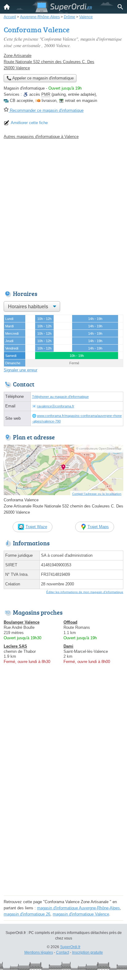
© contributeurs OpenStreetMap (98, 448)
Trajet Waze (36, 526)
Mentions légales (38, 952)
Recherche (120, 7)
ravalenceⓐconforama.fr (55, 406)
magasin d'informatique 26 (27, 914)
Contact (62, 952)
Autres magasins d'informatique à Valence (41, 136)
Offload (70, 622)
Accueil (7, 7)
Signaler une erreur (20, 370)
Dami (68, 646)
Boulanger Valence (21, 622)
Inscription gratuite (87, 952)
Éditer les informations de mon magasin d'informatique (84, 592)
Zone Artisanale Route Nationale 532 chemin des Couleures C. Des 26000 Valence (49, 61)
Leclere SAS (15, 646)
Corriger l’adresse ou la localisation (96, 493)
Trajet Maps (98, 526)
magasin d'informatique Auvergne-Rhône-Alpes (78, 908)
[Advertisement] (63, 213)
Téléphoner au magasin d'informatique (60, 396)
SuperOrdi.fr (70, 947)
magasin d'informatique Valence (81, 914)
